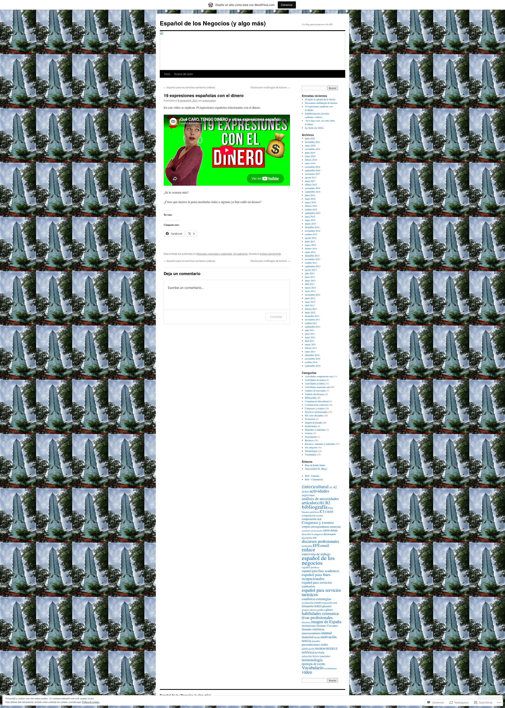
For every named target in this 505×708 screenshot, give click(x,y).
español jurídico (310, 567)
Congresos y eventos (315, 408)
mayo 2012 (310, 301)
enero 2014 (310, 252)
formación (307, 606)
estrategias (323, 598)
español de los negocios (318, 560)
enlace (308, 549)
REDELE (332, 648)
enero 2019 (310, 163)
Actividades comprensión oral (319, 376)
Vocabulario (310, 454)
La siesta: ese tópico (314, 127)
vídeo (307, 672)
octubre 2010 (311, 362)
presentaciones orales (315, 644)
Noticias (309, 433)
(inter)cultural (315, 486)
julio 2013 (309, 273)
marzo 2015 (310, 223)
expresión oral (329, 602)
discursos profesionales (320, 541)
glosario (326, 606)
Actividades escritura (315, 383)
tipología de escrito (313, 664)
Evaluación (310, 418)
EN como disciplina (314, 415)
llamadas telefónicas (313, 629)
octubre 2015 (311, 209)
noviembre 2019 (312, 149)
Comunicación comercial (316, 404)
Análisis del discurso (315, 394)
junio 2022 (310, 138)
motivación (329, 636)
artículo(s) (311, 502)
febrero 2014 (311, 248)
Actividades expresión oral (317, 387)
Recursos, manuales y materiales (214, 253)
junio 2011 (310, 333)
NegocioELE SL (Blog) (316, 468)
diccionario (330, 534)
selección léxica (310, 656)
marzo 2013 (310, 287)
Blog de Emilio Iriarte (315, 465)
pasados (316, 641)
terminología (312, 659)
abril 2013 (309, 284)
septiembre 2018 (312, 170)
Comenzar (287, 4)
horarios (306, 622)
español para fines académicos (320, 571)
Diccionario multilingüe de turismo (270, 87)
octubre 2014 (311, 234)
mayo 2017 (310, 181)
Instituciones (311, 426)
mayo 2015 (310, 220)
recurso (320, 648)
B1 (322, 502)
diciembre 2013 (312, 255)
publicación (308, 648)
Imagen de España (313, 422)
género (329, 610)
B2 (327, 502)
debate (334, 530)
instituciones (309, 625)
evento (317, 602)
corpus (306, 526)
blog (330, 507)
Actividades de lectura (315, 379)
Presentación (311, 436)
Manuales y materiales (315, 429)
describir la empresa (312, 534)
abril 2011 (309, 340)
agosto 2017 (310, 177)
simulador (325, 656)
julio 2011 (309, 330)
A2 (335, 487)
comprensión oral (311, 519)
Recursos (309, 440)
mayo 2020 (310, 145)
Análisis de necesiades (315, 390)
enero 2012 (310, 312)
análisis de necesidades (320, 498)
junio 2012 (310, 298)
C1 (322, 511)
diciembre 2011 (312, 315)
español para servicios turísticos (321, 592)
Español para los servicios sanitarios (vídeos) (189, 87)
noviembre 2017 (312, 173)
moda (317, 637)
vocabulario (330, 668)
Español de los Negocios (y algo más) (213, 23)
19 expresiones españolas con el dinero (204, 95)
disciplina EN (309, 537)
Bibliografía (310, 397)
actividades (319, 491)
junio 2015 (310, 216)
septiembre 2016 (312, 191)
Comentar (276, 316)
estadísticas (309, 599)
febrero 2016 (311, 205)
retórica (308, 652)
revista (319, 652)
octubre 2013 (311, 262)
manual (326, 632)
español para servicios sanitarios (317, 584)
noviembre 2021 (312, 141)
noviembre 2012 (312, 294)
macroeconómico (311, 633)
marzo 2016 (310, 202)
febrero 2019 (311, 159)
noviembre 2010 (312, 358)
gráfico (321, 610)
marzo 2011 (310, 344)
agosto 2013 (310, 269)
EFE (316, 545)
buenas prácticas (310, 512)
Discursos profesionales (316, 411)
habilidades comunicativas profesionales (321, 615)
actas (305, 491)
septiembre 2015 (312, 212)
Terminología (311, 450)
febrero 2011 (311, 347)
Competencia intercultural (317, 401)
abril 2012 (309, 305)
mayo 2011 (310, 337)
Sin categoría (240, 253)
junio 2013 (310, 276)
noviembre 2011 (312, 319)
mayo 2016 (310, 198)
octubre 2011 (311, 323)
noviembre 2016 (312, 188)
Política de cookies (90, 701)
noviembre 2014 (312, 230)
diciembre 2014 (312, 227)
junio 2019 (310, 152)
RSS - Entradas (312, 475)
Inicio (167, 74)
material (307, 636)
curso (326, 530)
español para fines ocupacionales (316, 576)
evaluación (308, 602)
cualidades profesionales (312, 530)
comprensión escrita (312, 515)
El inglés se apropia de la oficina (320, 99)
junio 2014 (310, 241)
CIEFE (329, 512)
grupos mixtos (309, 610)
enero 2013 (310, 291)
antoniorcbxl (209, 100)
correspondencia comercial (325, 526)
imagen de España (326, 621)
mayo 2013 (310, 280)
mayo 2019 (310, 156)
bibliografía (314, 506)
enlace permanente (270, 253)
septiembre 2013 (312, 266)
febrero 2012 (311, 308)
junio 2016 (310, 195)
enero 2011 (310, 351)
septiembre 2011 (312, 326)
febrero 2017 (311, 184)
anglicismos (308, 495)
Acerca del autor (183, 74)
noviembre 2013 (312, 259)
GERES (318, 606)
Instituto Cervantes (327, 625)
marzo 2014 (310, 244)
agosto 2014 (310, 237)
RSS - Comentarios (314, 479)
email (324, 545)
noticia (306, 640)
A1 (330, 487)
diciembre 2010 (312, 355)
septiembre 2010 (312, 365)
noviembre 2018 (312, 166)
